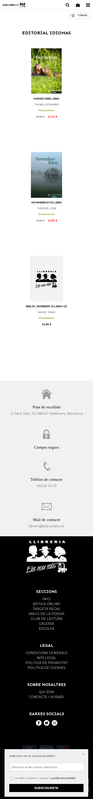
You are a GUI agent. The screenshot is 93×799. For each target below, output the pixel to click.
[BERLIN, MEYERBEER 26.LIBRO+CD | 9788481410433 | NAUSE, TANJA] (46, 279)
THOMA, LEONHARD (47, 104)
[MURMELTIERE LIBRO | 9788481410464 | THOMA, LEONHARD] (46, 71)
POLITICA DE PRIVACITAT (47, 663)
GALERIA (46, 624)
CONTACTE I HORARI (46, 697)
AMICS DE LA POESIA (46, 614)
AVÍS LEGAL (46, 658)
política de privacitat (63, 778)
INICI (46, 599)
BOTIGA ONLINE (46, 604)
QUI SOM (46, 692)
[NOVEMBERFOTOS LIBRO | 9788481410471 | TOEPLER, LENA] (46, 175)
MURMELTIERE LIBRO (46, 98)
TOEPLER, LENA (46, 208)
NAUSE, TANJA (46, 312)
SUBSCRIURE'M (46, 788)
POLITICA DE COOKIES (46, 668)
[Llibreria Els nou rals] (14, 5)
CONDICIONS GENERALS (46, 653)
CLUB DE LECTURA (46, 619)
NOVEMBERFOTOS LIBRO (46, 202)
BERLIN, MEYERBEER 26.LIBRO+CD (46, 306)
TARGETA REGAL (46, 609)
